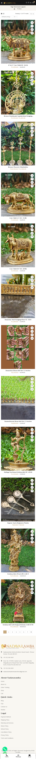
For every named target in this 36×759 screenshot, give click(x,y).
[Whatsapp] (18, 755)
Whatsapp (18, 756)
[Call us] (7, 755)
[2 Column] (1, 13)
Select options (32, 73)
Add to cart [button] (32, 22)
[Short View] (3, 13)
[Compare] (32, 29)
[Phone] (5, 749)
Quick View (32, 33)
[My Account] (31, 3)
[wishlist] (28, 2)
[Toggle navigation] (1, 3)
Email (29, 756)
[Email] (29, 755)
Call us (7, 756)
